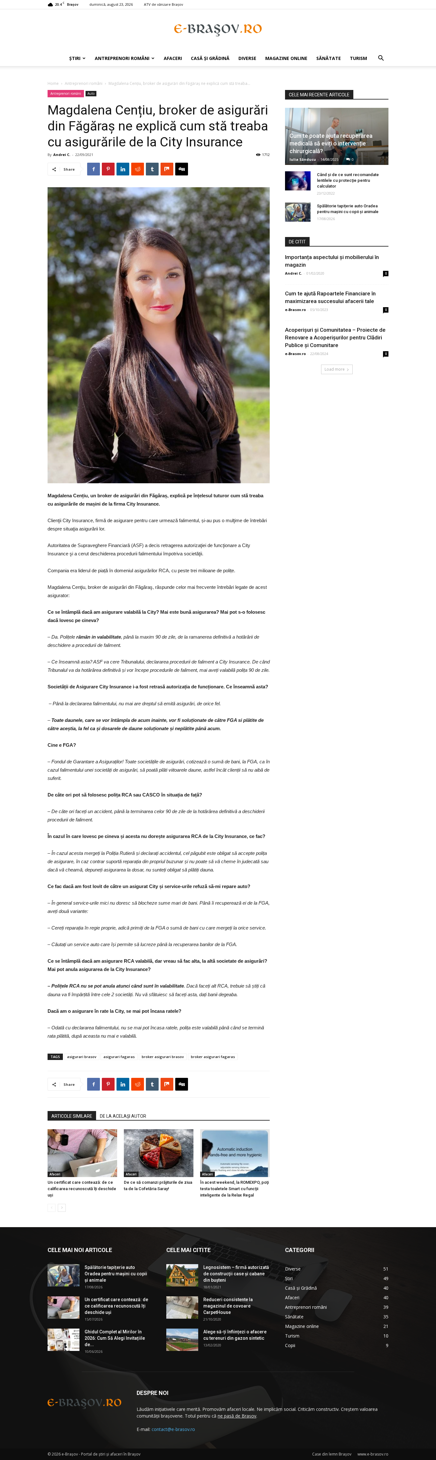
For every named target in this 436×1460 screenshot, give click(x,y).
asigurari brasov (81, 1056)
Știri (74, 58)
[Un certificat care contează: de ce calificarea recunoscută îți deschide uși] (82, 1153)
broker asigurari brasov (163, 1056)
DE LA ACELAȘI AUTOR (123, 1116)
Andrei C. (61, 154)
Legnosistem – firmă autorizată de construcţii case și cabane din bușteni (236, 1274)
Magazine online (286, 58)
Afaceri (173, 58)
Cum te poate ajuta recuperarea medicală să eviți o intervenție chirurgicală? (330, 143)
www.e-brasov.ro (372, 1454)
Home (53, 83)
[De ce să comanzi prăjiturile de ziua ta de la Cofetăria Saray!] (158, 1153)
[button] (380, 59)
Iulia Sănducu (302, 159)
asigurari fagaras (119, 1056)
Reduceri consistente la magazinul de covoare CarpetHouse (228, 1306)
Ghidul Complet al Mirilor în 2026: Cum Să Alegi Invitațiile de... (115, 1338)
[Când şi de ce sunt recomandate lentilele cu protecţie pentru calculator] (298, 180)
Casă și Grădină (210, 58)
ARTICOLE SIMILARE (71, 1116)
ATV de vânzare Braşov (163, 4)
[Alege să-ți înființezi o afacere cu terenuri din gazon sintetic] (182, 1340)
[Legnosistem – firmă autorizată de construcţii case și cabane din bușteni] (182, 1275)
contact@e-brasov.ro (173, 1429)
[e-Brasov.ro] (218, 30)
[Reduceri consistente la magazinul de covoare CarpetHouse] (182, 1307)
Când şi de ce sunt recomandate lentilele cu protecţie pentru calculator (348, 180)
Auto (90, 93)
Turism (358, 58)
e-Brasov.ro (295, 309)
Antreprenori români (122, 58)
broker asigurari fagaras (213, 1056)
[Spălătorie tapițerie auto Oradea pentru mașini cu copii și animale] (298, 212)
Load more (335, 369)
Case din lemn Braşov (331, 1454)
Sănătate (328, 58)
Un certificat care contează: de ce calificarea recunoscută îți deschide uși (82, 1188)
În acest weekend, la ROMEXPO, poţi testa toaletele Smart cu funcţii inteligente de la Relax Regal (234, 1188)
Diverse (247, 58)
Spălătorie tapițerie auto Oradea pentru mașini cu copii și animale (116, 1274)
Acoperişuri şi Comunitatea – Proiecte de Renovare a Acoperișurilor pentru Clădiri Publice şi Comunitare (335, 337)
